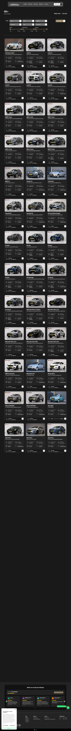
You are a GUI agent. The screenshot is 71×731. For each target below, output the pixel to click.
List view (64, 13)
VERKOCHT (41, 4)
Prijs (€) (11, 27)
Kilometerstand (24, 27)
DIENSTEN (30, 4)
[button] (6, 701)
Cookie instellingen (5, 725)
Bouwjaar (36, 27)
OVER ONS (36, 4)
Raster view (57, 13)
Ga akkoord (9, 728)
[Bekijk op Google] (9, 698)
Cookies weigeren (12, 725)
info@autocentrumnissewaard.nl (49, 719)
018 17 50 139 (46, 717)
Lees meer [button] (9, 704)
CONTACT (46, 4)
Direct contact (57, 4)
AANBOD (25, 4)
